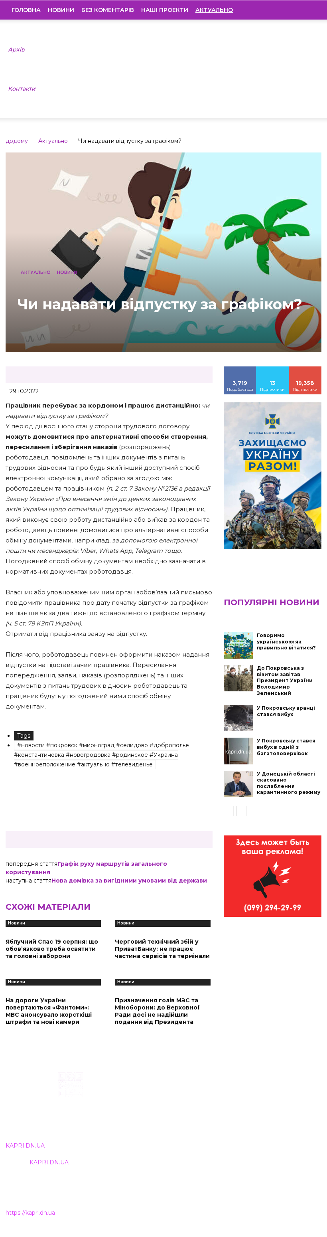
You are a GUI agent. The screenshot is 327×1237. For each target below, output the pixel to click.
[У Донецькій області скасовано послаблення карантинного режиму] (238, 784)
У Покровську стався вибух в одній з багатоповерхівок (286, 747)
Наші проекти (164, 10)
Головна (26, 10)
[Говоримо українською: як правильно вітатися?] (238, 645)
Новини (61, 10)
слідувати (272, 369)
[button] (309, 10)
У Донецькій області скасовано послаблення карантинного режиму (288, 783)
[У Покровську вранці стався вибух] (238, 718)
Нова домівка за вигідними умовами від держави (129, 880)
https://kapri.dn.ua (30, 1212)
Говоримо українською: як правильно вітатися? (286, 641)
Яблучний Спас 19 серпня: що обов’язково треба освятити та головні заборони (52, 949)
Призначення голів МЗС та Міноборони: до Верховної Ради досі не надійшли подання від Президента (157, 1011)
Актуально (53, 140)
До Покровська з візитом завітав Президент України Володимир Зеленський (285, 680)
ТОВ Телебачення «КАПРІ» (147, 1111)
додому (17, 140)
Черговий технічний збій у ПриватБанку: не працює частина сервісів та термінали (162, 949)
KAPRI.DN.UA (25, 1145)
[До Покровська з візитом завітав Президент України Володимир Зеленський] (238, 678)
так (240, 369)
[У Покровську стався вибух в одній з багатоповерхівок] (238, 751)
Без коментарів (107, 10)
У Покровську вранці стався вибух (286, 711)
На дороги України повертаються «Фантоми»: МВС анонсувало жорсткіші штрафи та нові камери (49, 1011)
